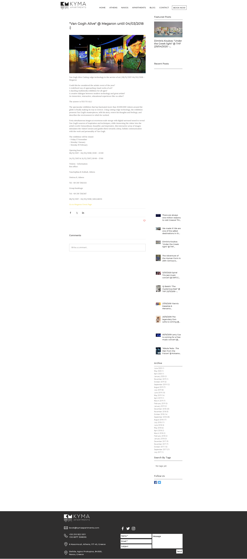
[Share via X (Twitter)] (77, 213)
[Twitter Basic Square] (159, 482)
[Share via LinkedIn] (83, 213)
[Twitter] (128, 528)
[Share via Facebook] (70, 213)
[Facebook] (122, 528)
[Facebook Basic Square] (155, 482)
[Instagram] (133, 528)
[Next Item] (178, 29)
